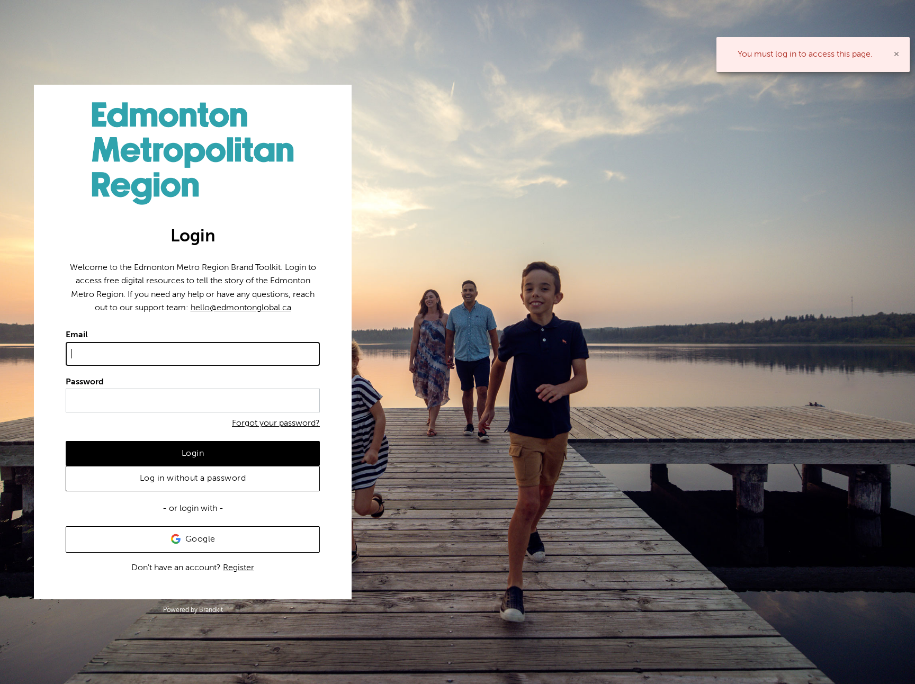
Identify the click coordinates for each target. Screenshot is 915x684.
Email (77, 334)
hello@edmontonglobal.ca (241, 307)
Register (238, 567)
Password (85, 381)
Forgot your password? (276, 423)
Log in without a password (193, 478)
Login (193, 453)
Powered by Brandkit (193, 610)
